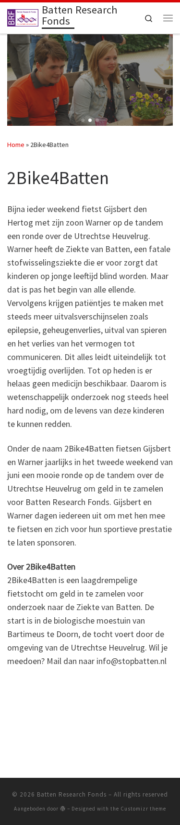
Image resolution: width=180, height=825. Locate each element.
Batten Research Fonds (72, 794)
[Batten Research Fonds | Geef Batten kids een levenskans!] (22, 17)
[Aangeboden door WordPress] (63, 808)
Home (15, 144)
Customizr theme (143, 808)
